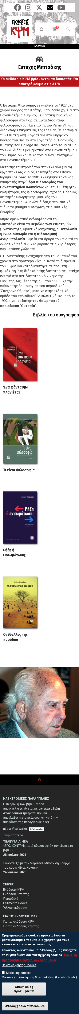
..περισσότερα (13, 835)
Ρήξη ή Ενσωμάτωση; (14, 552)
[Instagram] (28, 9)
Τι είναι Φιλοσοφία (19, 470)
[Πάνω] (39, 780)
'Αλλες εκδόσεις (15, 908)
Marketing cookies (18, 973)
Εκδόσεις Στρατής (16, 894)
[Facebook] (17, 9)
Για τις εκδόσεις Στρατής (21, 926)
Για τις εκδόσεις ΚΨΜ (18, 921)
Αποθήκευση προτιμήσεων (24, 989)
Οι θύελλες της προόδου (15, 637)
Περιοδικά (10, 899)
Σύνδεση (41, 29)
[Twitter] (39, 9)
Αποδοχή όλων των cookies (25, 1006)
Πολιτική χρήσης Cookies (19, 965)
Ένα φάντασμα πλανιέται (15, 390)
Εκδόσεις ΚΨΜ (13, 890)
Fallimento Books (15, 903)
